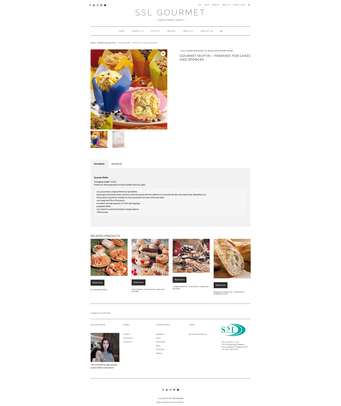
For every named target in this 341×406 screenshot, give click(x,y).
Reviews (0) (116, 164)
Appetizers (160, 334)
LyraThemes (179, 402)
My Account (128, 338)
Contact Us (207, 31)
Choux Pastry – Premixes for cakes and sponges (148, 290)
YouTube (94, 6)
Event (158, 338)
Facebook (90, 6)
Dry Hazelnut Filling (99, 289)
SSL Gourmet (170, 12)
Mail (105, 6)
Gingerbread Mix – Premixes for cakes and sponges (190, 287)
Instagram (97, 6)
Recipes (171, 31)
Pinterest (101, 6)
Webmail (216, 5)
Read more (97, 282)
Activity (155, 31)
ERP (200, 5)
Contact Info (239, 5)
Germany (211, 51)
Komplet (230, 51)
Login (206, 5)
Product (137, 31)
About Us (226, 5)
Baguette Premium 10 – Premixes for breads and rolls (229, 293)
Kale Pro (168, 402)
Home (122, 31)
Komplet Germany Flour (106, 43)
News (158, 346)
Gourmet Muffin (220, 51)
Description (99, 164)
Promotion (160, 349)
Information (160, 342)
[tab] (99, 163)
